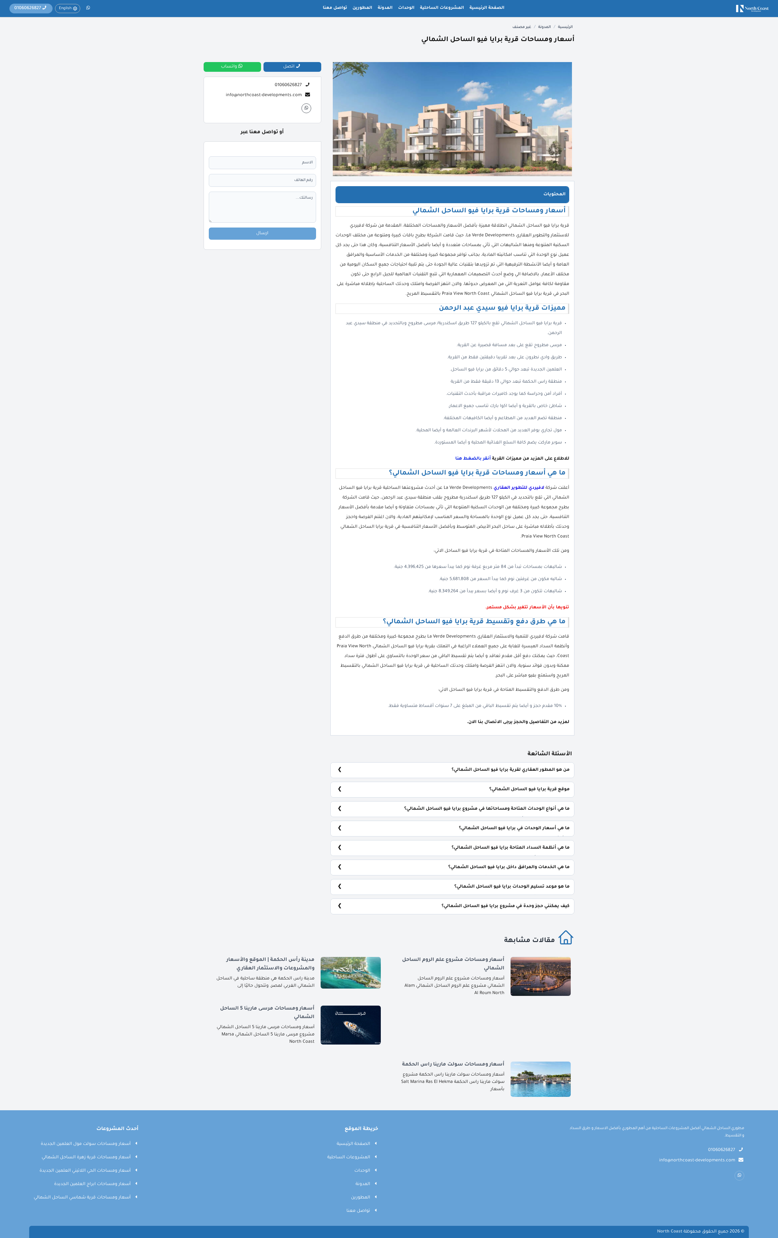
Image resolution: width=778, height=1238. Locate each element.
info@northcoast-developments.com (264, 95)
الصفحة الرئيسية (487, 8)
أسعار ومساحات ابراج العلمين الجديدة (92, 1184)
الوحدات (406, 8)
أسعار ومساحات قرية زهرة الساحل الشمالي (86, 1157)
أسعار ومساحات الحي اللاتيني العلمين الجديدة (85, 1171)
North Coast (669, 1231)
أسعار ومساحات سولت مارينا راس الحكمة (453, 1064)
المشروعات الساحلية (442, 8)
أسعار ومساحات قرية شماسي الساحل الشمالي (82, 1197)
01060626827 (288, 85)
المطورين (362, 8)
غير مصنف (521, 27)
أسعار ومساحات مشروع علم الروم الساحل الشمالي (453, 964)
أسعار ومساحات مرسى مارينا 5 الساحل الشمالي (267, 1013)
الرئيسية (565, 27)
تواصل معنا (335, 8)
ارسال (262, 233)
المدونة (385, 8)
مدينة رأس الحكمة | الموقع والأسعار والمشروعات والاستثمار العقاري (270, 964)
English (65, 8)
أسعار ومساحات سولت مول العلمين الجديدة (86, 1144)
